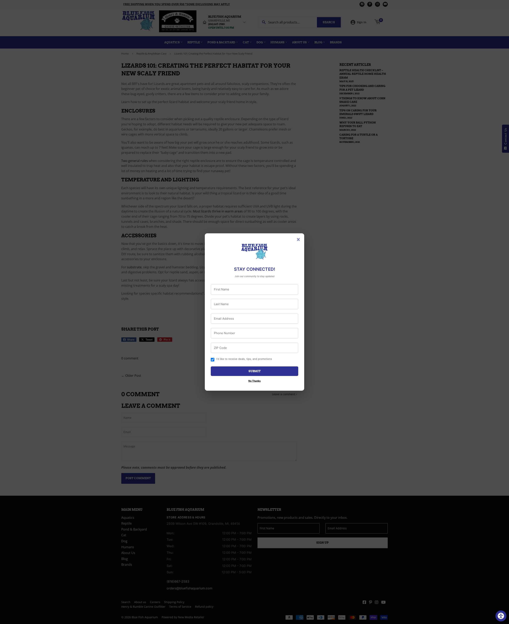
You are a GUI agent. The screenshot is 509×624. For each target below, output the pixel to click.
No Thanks (254, 380)
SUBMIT (255, 371)
